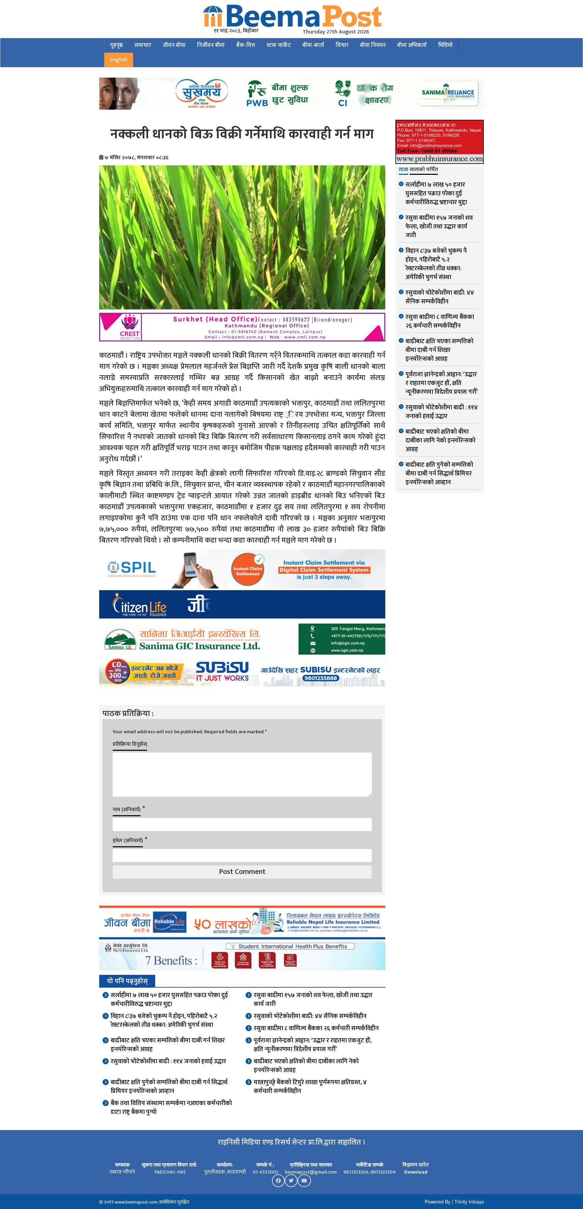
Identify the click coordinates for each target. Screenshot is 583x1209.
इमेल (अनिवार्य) (128, 840)
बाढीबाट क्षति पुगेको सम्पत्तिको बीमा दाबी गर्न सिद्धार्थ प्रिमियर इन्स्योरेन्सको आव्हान (169, 1087)
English (119, 59)
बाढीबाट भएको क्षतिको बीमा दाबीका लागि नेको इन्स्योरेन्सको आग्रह (306, 1066)
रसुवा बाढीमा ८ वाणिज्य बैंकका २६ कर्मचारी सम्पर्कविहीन (316, 1028)
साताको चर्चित (424, 170)
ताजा (403, 170)
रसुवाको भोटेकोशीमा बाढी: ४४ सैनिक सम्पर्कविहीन (310, 1016)
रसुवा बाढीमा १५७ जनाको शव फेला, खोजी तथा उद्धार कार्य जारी (313, 1000)
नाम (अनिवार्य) (127, 809)
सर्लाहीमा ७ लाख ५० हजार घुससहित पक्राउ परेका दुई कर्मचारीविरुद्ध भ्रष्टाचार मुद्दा (169, 1000)
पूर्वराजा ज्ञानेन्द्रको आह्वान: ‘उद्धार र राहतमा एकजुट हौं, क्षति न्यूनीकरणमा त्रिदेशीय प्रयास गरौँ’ (312, 1045)
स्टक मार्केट (279, 45)
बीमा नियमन (373, 45)
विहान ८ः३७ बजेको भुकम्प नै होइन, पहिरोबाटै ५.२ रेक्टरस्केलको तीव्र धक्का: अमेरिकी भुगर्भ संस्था (164, 1020)
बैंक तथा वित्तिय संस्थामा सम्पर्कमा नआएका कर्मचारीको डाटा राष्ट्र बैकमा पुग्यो (171, 1108)
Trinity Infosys (469, 1201)
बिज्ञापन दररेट (415, 1165)
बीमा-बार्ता (313, 45)
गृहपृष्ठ (116, 45)
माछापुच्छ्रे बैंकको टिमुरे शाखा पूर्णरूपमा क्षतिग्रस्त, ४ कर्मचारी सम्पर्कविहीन (310, 1087)
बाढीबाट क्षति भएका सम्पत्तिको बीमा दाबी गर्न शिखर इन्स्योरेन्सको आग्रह (168, 1045)
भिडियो (445, 45)
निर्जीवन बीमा (211, 45)
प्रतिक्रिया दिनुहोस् (130, 744)
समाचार (142, 45)
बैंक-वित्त (245, 45)
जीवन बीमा (174, 45)
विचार (342, 45)
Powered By (437, 1201)
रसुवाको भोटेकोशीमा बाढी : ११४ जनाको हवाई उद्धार (168, 1061)
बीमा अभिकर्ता (412, 45)
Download (415, 1172)
